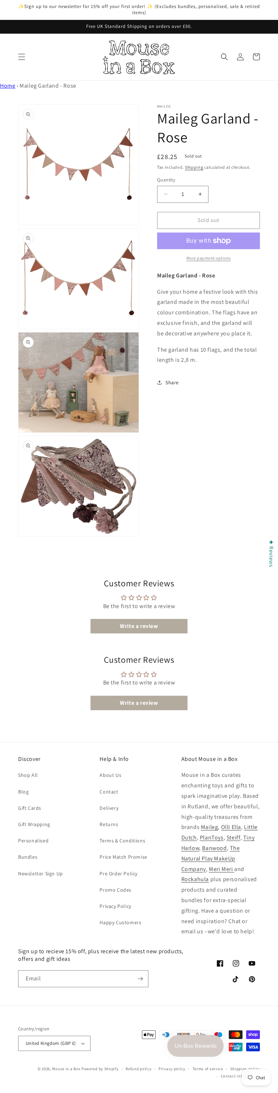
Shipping (194, 167)
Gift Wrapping (34, 824)
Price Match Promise (123, 857)
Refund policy (138, 1068)
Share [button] (172, 382)
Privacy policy (172, 1068)
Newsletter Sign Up (40, 873)
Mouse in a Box (66, 1068)
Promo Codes (115, 890)
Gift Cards (29, 808)
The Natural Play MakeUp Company (210, 858)
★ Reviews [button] (271, 553)
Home (7, 85)
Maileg (209, 827)
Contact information (240, 1076)
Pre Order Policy (119, 873)
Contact (109, 791)
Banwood (214, 848)
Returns (109, 824)
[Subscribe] (140, 978)
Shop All (28, 775)
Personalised (33, 840)
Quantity (166, 180)
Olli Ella (231, 827)
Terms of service (208, 1068)
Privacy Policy (115, 906)
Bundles (27, 857)
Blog (23, 791)
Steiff (233, 837)
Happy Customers (120, 922)
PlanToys (212, 837)
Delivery (109, 808)
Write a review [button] (139, 626)
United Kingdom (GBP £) (51, 1043)
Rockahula (195, 879)
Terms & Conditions (122, 840)
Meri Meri (221, 869)
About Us (110, 775)
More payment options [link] (208, 258)
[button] (22, 57)
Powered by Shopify (100, 1068)
